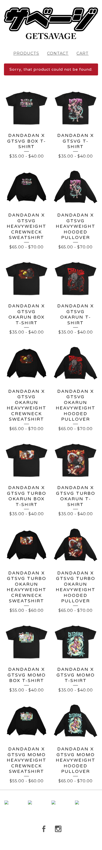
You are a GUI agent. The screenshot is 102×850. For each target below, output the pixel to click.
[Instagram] (58, 829)
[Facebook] (44, 829)
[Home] (51, 23)
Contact (58, 53)
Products (26, 53)
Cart (82, 53)
